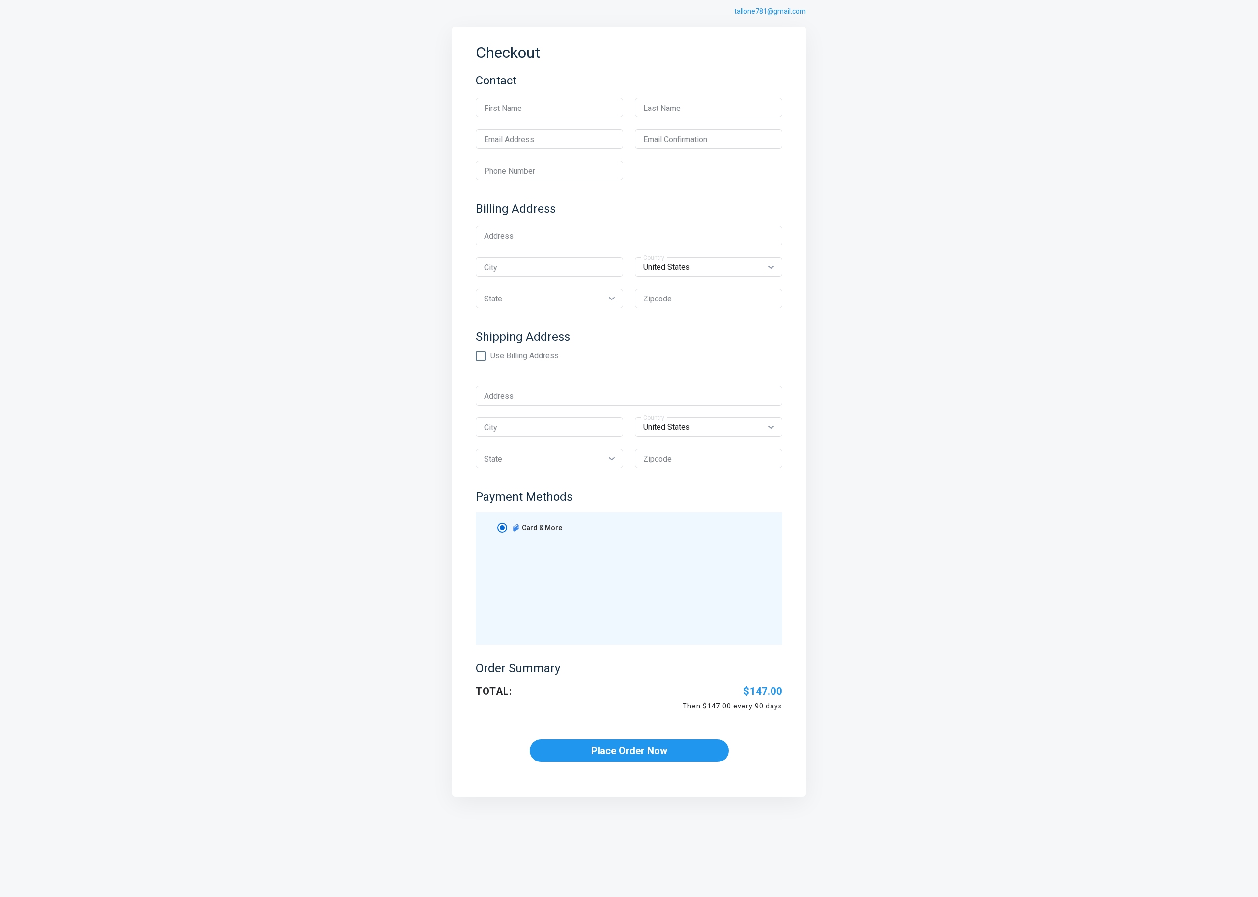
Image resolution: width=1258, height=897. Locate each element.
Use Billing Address (524, 356)
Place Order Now (629, 751)
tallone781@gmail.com (770, 11)
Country (653, 257)
